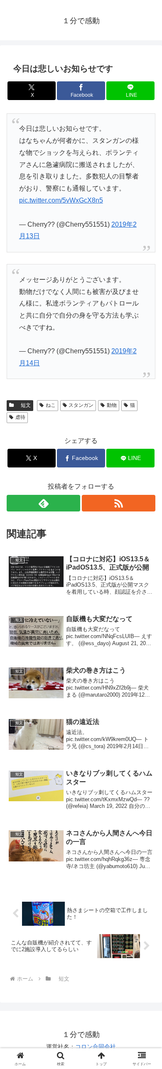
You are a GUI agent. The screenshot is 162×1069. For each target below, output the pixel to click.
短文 (23, 405)
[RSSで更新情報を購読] (118, 503)
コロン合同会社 (95, 1046)
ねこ (51, 405)
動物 (112, 405)
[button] (145, 1003)
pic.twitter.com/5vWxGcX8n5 (61, 200)
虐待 (20, 417)
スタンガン (81, 405)
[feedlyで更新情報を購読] (43, 503)
